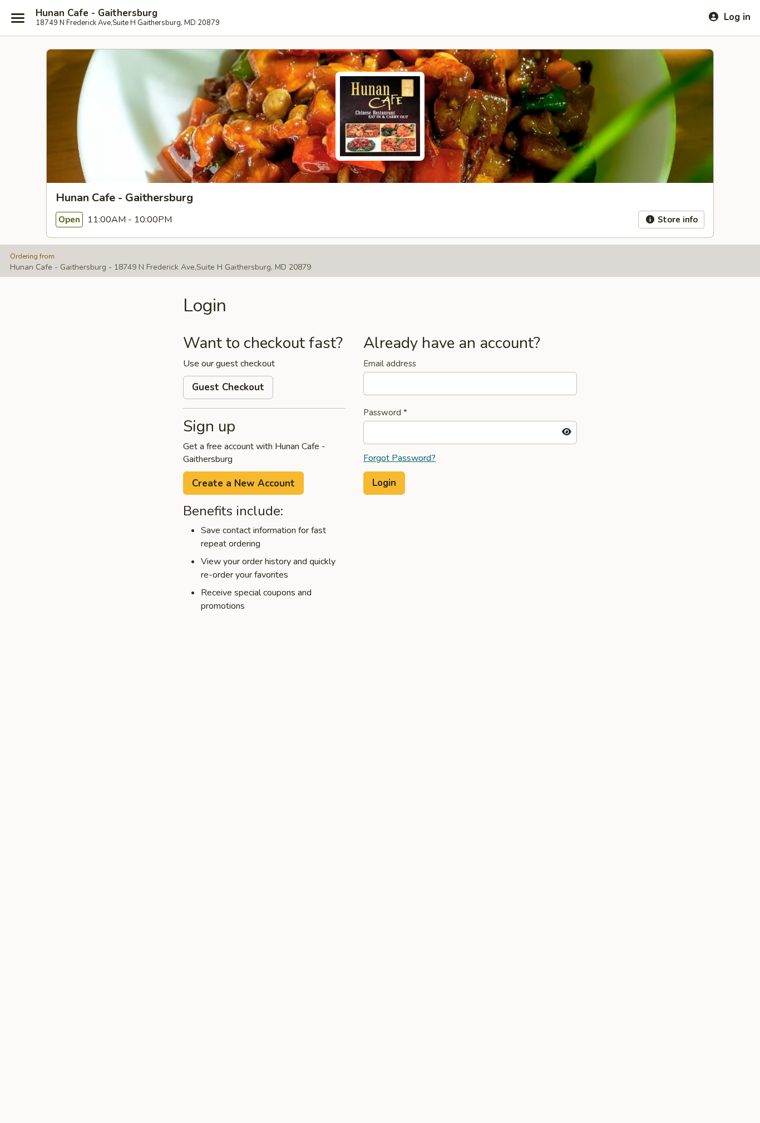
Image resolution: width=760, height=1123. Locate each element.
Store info (676, 219)
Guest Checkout (228, 387)
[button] (384, 483)
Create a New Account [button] (243, 483)
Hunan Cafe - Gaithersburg (96, 13)
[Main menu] (18, 18)
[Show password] (566, 432)
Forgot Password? (399, 458)
